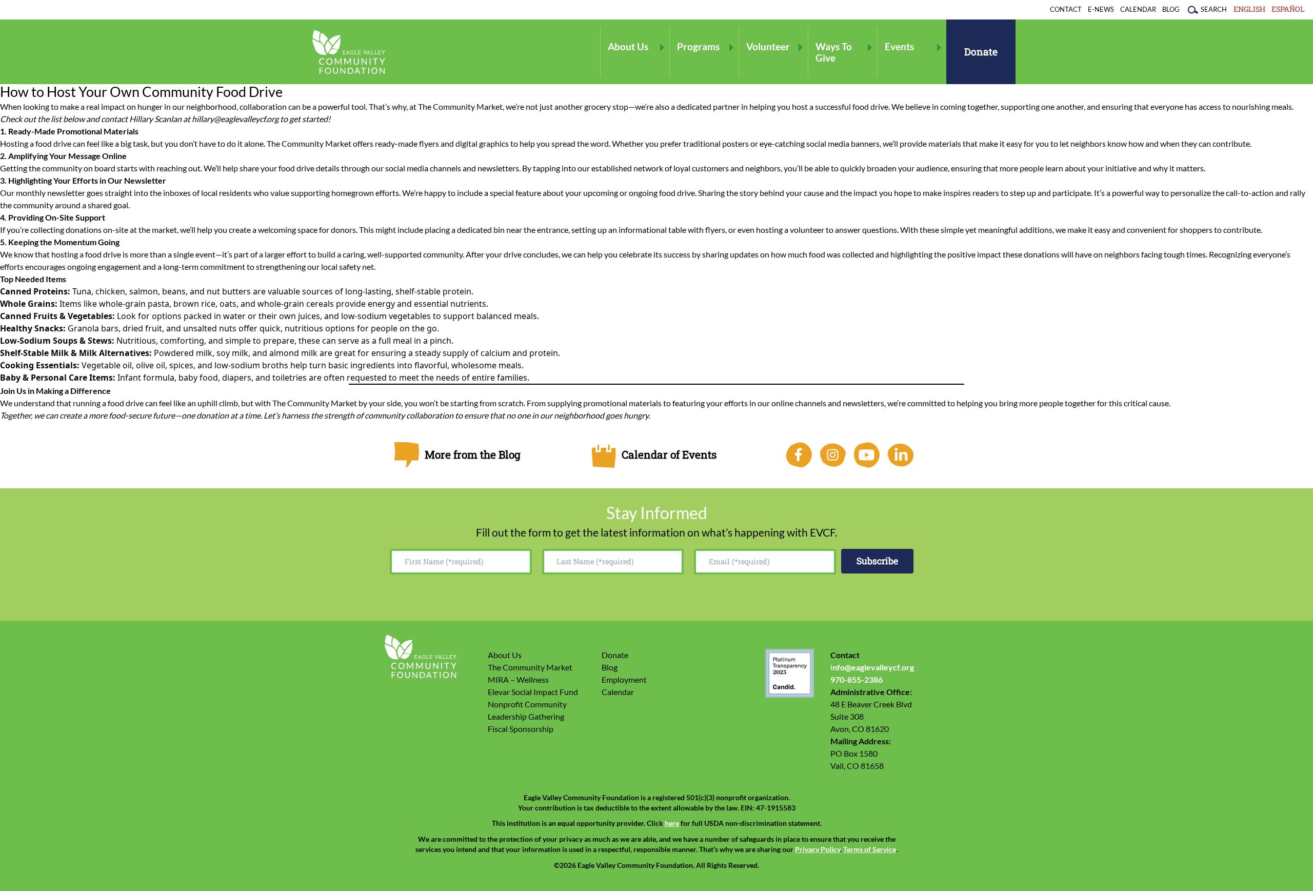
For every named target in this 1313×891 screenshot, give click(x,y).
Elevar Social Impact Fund (533, 692)
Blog (1171, 9)
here (672, 823)
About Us (628, 46)
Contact (1066, 9)
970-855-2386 (856, 679)
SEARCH (1214, 9)
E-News (1101, 9)
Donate (981, 51)
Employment (624, 679)
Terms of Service (869, 849)
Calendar (1138, 9)
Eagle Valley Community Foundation (348, 52)
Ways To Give (833, 52)
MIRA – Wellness (518, 679)
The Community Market (530, 667)
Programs (698, 46)
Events (899, 46)
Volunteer (768, 46)
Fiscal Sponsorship (520, 729)
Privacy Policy (817, 849)
